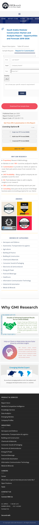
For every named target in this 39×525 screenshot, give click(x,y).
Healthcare (7, 277)
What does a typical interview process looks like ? (18, 480)
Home (3, 19)
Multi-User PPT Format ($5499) (20, 136)
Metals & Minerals (9, 288)
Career (3, 476)
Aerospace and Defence (11, 242)
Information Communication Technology (17, 281)
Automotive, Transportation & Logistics (16, 246)
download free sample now (19, 106)
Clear (32, 127)
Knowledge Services (8, 410)
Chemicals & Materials (10, 260)
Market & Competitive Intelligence (12, 406)
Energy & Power (8, 270)
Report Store (13, 19)
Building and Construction (10, 438)
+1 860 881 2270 (14, 504)
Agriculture (7, 249)
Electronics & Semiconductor (13, 267)
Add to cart (19, 149)
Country (6, 75)
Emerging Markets (7, 417)
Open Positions (6, 483)
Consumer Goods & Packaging (13, 263)
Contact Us (5, 509)
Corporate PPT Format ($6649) (20, 141)
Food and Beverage (9, 274)
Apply (3, 487)
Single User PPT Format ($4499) (20, 132)
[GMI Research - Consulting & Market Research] (11, 5)
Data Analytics (6, 413)
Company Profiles (7, 420)
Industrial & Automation (11, 284)
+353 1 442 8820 (17, 506)
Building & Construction (11, 256)
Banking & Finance (9, 253)
